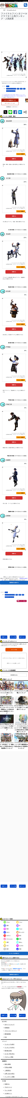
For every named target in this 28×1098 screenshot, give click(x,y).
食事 (8, 942)
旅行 (20, 935)
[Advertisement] (14, 36)
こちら (4, 97)
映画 (8, 928)
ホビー (8, 932)
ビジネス (21, 945)
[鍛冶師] (14, 308)
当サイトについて (9, 1024)
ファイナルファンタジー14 (11, 88)
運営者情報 (8, 1034)
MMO (21, 88)
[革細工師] (14, 421)
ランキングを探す (9, 1044)
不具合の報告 (8, 1067)
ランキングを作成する (14, 953)
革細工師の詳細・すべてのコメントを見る (16, 455)
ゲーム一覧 (13, 637)
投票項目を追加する (14, 974)
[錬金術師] (14, 138)
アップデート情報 (9, 1076)
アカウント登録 (9, 1057)
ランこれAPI (8, 1090)
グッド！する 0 (22, 601)
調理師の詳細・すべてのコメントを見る (17, 567)
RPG (24, 88)
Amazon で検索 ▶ (20, 211)
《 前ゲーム (4, 637)
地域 (20, 948)
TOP (4, 10)
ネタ (8, 945)
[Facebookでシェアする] (15, 112)
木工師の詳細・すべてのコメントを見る (17, 229)
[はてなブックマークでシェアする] (20, 112)
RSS (6, 1037)
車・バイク (21, 932)
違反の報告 (8, 1064)
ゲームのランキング (11, 10)
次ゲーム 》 (22, 637)
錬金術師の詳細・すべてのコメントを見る (16, 174)
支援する (7, 1084)
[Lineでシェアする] (10, 112)
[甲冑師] (14, 364)
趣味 (20, 938)
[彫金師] (14, 251)
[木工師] (14, 195)
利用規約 (7, 1027)
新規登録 (19, 986)
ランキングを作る (9, 1047)
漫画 (8, 925)
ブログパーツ (8, 1087)
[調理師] (14, 533)
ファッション (10, 938)
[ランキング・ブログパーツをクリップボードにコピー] (25, 112)
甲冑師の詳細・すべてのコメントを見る (17, 400)
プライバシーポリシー (11, 1030)
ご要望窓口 (8, 1070)
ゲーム (8, 86)
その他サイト (8, 1093)
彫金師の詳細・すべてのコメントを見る (17, 287)
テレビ (20, 928)
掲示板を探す (8, 1050)
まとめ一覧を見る (9, 1053)
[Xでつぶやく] (5, 112)
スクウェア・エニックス (9, 597)
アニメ (20, 922)
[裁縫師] (14, 477)
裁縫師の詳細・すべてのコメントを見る (17, 511)
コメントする (14, 649)
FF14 (18, 88)
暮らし (20, 942)
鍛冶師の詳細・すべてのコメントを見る (17, 342)
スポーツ (9, 935)
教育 (8, 948)
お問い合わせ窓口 (9, 1073)
